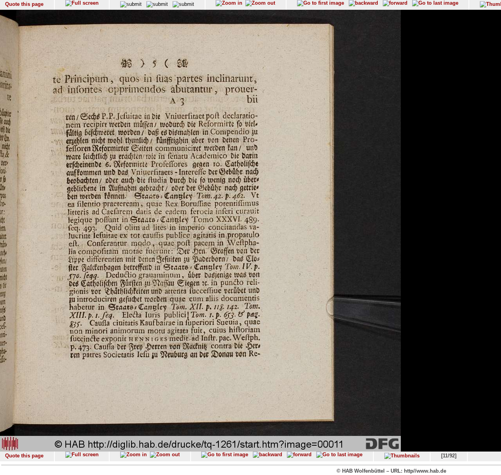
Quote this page (24, 4)
